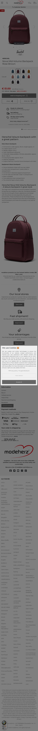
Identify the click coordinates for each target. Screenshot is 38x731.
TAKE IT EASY (30, 608)
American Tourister (4, 493)
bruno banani (5, 550)
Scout (27, 562)
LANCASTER (17, 591)
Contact (3, 390)
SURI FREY (29, 605)
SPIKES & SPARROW (29, 591)
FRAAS (3, 664)
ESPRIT (3, 648)
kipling (15, 571)
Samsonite (29, 540)
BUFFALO (4, 556)
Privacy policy (14, 370)
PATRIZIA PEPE (17, 683)
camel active (5, 573)
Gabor (3, 677)
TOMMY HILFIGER (31, 636)
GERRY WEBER (18, 485)
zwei (27, 684)
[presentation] (7, 3)
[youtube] (19, 470)
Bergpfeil (4, 517)
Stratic (28, 599)
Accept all (19, 382)
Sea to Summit (30, 569)
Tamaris (28, 612)
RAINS (28, 510)
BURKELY (4, 563)
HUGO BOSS (17, 545)
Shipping (21, 89)
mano (15, 634)
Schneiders (29, 549)
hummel (16, 549)
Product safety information (30, 129)
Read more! (19, 323)
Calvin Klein (4, 569)
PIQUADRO (29, 499)
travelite (28, 643)
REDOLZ (28, 513)
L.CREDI (15, 581)
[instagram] (23, 470)
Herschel (6, 58)
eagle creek (4, 632)
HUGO (15, 542)
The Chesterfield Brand (31, 626)
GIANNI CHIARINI (18, 488)
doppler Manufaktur (4, 627)
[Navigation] (2, 3)
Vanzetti (28, 661)
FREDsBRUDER (6, 668)
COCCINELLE (5, 594)
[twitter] (15, 470)
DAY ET (3, 600)
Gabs (2, 681)
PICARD (28, 482)
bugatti (3, 560)
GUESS (15, 513)
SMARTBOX (29, 581)
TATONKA (29, 615)
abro (2, 486)
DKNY (3, 620)
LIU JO (15, 611)
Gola (14, 491)
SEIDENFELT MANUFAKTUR (30, 576)
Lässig (15, 594)
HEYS (15, 532)
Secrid (28, 572)
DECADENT (4, 604)
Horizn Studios (17, 539)
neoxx (15, 657)
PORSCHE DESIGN (29, 503)
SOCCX (28, 584)
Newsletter (4, 402)
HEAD (15, 519)
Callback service (6, 395)
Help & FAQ (4, 397)
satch (27, 546)
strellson (28, 602)
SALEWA (28, 536)
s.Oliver (28, 587)
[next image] (34, 27)
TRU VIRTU (29, 646)
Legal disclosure (24, 370)
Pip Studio (29, 495)
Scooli (27, 556)
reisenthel (29, 517)
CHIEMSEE (4, 587)
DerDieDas (4, 610)
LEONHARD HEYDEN (17, 602)
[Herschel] (20, 52)
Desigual (4, 614)
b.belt (3, 507)
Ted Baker (29, 618)
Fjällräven (4, 658)
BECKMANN (5, 511)
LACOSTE (16, 585)
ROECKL (28, 523)
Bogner (3, 530)
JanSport (16, 552)
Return (3, 392)
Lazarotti (16, 598)
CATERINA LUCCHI (4, 583)
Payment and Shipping (8, 400)
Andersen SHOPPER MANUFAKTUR (5, 502)
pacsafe (15, 677)
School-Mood (30, 553)
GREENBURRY (17, 501)
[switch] (4, 728)
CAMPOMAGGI (5, 579)
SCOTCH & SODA (31, 559)
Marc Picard (17, 637)
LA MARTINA (17, 588)
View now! (19, 304)
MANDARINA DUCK (17, 630)
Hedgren (16, 523)
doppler (3, 623)
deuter (3, 617)
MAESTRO (16, 618)
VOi (27, 671)
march (15, 641)
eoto (2, 638)
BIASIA (3, 524)
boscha (3, 533)
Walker (28, 674)
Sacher (28, 530)
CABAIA (3, 566)
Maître (15, 626)
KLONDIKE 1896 (18, 575)
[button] (28, 101)
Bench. (3, 514)
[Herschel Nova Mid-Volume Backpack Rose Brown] (13, 47)
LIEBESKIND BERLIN (17, 607)
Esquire (3, 651)
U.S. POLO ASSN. (31, 649)
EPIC (2, 641)
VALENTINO (29, 658)
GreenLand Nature (16, 505)
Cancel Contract (7, 405)
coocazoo (4, 597)
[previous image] (3, 27)
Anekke (3, 497)
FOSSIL (3, 661)
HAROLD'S (16, 516)
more (17, 414)
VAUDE (28, 664)
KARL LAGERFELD (18, 565)
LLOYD (15, 614)
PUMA (27, 507)
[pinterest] (26, 470)
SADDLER (29, 533)
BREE (3, 543)
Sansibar (28, 543)
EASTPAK (4, 635)
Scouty (28, 566)
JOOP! (15, 555)
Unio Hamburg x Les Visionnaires (31, 654)
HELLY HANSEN (18, 526)
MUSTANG (16, 650)
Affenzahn (4, 489)
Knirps (15, 578)
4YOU (3, 482)
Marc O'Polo (17, 644)
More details (19, 375)
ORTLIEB (16, 667)
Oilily (15, 664)
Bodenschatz (5, 527)
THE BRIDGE (29, 621)
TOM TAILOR (29, 640)
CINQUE (3, 591)
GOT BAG (16, 498)
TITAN (27, 633)
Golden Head (17, 495)
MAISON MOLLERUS (16, 622)
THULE (28, 630)
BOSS (3, 537)
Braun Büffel (5, 540)
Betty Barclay (5, 520)
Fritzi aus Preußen (6, 671)
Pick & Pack (29, 486)
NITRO (15, 660)
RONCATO (29, 527)
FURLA (3, 674)
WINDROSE (29, 681)
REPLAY (28, 520)
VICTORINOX (29, 668)
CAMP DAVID (5, 576)
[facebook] (11, 470)
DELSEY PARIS (5, 607)
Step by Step (29, 595)
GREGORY (16, 510)
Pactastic (16, 680)
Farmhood (4, 654)
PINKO (28, 492)
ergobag (3, 645)
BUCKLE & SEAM (6, 553)
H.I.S (14, 536)
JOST (15, 558)
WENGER (28, 677)
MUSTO (15, 654)
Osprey (15, 670)
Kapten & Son (17, 562)
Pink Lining (29, 489)
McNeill (15, 647)
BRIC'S (3, 546)
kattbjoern (16, 568)
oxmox (15, 673)
